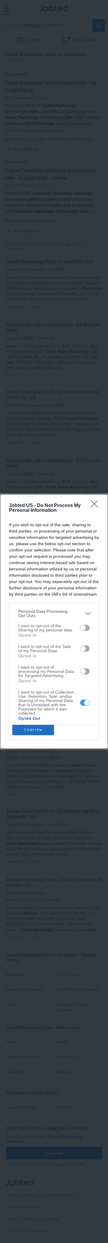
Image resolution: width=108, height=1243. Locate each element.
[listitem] (54, 613)
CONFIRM (33, 729)
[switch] (85, 628)
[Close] (96, 506)
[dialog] (54, 621)
